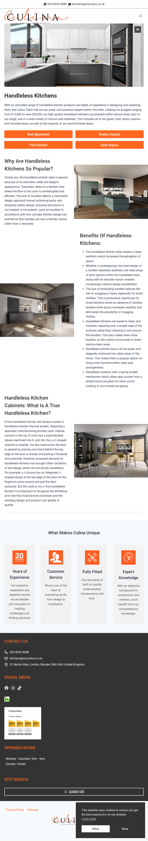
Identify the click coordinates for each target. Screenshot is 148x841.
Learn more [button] (89, 818)
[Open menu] (140, 16)
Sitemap (32, 810)
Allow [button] (95, 828)
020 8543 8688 (19, 652)
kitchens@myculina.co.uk (26, 658)
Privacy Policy (15, 810)
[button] (137, 29)
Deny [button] (125, 828)
